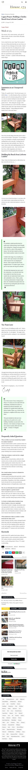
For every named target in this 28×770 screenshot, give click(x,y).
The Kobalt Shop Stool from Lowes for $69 (17, 612)
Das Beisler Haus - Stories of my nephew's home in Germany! (12, 603)
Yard (20, 708)
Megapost (11, 713)
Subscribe (14, 659)
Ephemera (14, 718)
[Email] (20, 552)
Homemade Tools (11, 724)
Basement (4, 708)
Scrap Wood (13, 704)
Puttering (17, 715)
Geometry (4, 724)
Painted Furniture (18, 711)
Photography (19, 729)
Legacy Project (7, 548)
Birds (7, 734)
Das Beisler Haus (11, 731)
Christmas (21, 734)
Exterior (18, 704)
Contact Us (20, 767)
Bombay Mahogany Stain (15, 736)
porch (3, 704)
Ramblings (4, 706)
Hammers (4, 727)
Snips (8, 736)
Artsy (3, 734)
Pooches (19, 720)
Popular (5, 608)
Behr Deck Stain (22, 546)
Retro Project (4, 738)
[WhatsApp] (16, 552)
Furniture (22, 722)
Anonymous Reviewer (9, 14)
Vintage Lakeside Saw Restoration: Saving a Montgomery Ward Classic (16, 625)
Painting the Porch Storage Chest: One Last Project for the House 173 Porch (7, 571)
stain (7, 704)
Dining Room (10, 706)
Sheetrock (4, 731)
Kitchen (22, 715)
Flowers (19, 718)
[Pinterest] (13, 552)
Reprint (10, 738)
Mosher (9, 708)
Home (2, 14)
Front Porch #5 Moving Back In (19, 570)
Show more (24, 556)
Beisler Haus (22, 608)
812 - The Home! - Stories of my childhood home (11, 600)
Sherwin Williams (20, 727)
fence (6, 95)
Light (9, 727)
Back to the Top (13, 767)
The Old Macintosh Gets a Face (7, 587)
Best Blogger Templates (16, 763)
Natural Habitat (5, 701)
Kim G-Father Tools (5, 720)
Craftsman (13, 722)
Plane (3, 718)
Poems (23, 731)
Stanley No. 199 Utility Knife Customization (14, 619)
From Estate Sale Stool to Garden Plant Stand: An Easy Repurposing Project (13, 687)
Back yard (16, 546)
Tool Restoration (13, 701)
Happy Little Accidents (11, 729)
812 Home (14, 608)
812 (12, 715)
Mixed (3, 736)
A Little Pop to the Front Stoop (15, 637)
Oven (12, 711)
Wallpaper (18, 724)
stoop (9, 715)
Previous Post (23, 593)
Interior (3, 711)
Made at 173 (13, 548)
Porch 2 (13, 727)
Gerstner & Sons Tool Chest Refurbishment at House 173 (15, 631)
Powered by (10, 663)
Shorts (3, 729)
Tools (16, 706)
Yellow (3, 722)
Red (8, 711)
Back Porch (15, 708)
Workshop (21, 706)
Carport (23, 736)
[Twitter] (10, 552)
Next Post (4, 593)
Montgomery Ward (14, 734)
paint (17, 699)
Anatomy (4, 715)
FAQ (3, 548)
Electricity (8, 718)
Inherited (20, 713)
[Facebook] (6, 552)
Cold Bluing (18, 731)
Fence (18, 722)
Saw (16, 713)
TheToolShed (13, 720)
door (8, 722)
